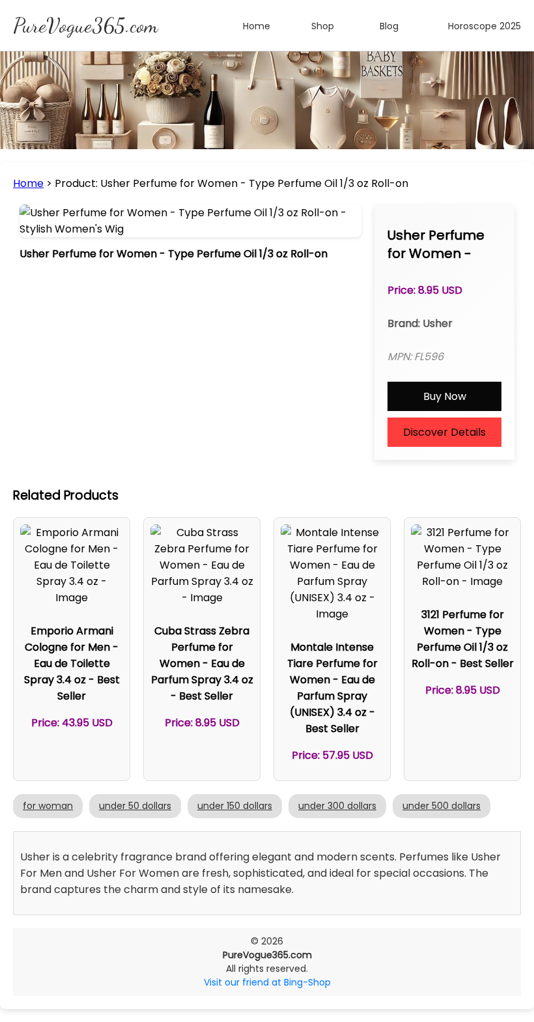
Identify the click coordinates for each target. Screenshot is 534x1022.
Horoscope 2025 (484, 26)
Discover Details (444, 432)
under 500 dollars (441, 805)
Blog (389, 26)
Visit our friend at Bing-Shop (267, 982)
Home (256, 26)
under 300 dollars (337, 805)
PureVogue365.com (85, 25)
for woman (48, 805)
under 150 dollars (234, 805)
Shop (322, 26)
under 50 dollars (135, 805)
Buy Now (444, 396)
